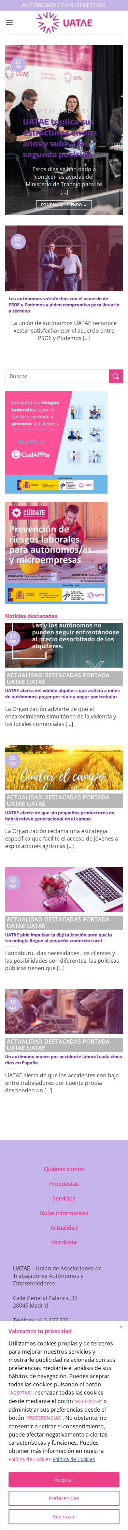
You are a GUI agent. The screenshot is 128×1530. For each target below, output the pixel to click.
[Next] (112, 130)
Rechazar (64, 1516)
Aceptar (64, 1479)
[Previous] (16, 130)
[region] (64, 1425)
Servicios (64, 1198)
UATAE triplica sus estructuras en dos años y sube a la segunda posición (60, 137)
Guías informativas (64, 1213)
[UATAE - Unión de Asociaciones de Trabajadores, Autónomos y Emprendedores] (64, 22)
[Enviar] (116, 376)
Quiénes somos (64, 1169)
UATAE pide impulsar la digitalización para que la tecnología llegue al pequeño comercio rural (58, 938)
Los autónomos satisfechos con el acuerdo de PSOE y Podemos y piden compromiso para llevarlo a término (64, 304)
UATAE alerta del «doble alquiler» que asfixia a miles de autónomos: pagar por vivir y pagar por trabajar (62, 693)
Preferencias (64, 1498)
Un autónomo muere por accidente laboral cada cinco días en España (63, 1059)
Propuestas (64, 1183)
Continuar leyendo (64, 204)
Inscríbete (64, 1242)
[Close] (121, 1327)
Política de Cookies (30, 1459)
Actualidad (64, 1228)
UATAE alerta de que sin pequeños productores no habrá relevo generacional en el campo (59, 815)
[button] (9, 22)
